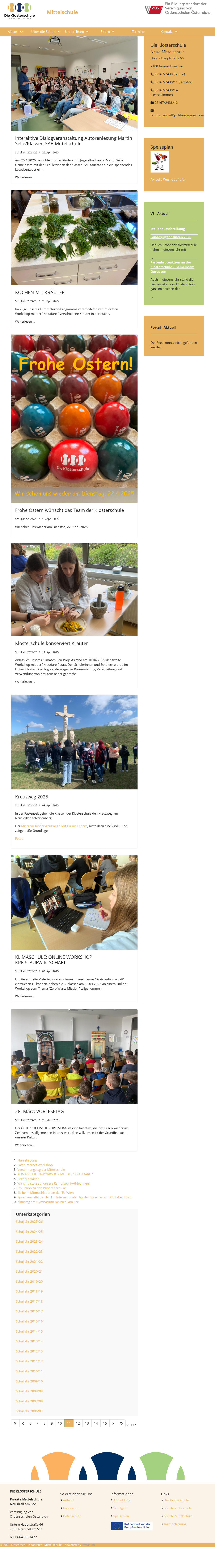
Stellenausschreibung (168, 229)
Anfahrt (68, 1500)
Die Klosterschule (176, 1500)
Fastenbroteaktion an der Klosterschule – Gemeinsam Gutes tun (172, 267)
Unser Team (74, 31)
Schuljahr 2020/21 (29, 1271)
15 (105, 1423)
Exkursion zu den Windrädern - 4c (41, 1188)
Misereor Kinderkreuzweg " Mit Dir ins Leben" (54, 826)
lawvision (88, 1545)
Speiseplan (121, 1516)
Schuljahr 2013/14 (29, 1341)
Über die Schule (43, 31)
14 (96, 1423)
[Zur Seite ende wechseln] (121, 1423)
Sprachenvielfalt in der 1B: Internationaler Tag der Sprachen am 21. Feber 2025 (74, 1197)
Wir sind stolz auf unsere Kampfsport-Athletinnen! (53, 1183)
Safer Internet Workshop (35, 1165)
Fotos (19, 838)
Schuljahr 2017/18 (29, 1301)
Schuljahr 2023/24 (29, 1241)
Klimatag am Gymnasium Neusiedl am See (48, 1202)
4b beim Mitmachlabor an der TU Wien (45, 1192)
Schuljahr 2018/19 (29, 1291)
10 (60, 1423)
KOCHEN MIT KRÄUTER (40, 292)
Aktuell (13, 31)
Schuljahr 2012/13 (29, 1351)
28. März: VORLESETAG (39, 1111)
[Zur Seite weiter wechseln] (113, 1423)
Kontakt (167, 31)
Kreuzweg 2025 (31, 796)
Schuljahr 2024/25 (26, 152)
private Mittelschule (178, 1516)
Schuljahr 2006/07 (29, 1411)
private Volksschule (178, 1508)
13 (87, 1423)
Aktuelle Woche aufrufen (168, 179)
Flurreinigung (27, 1160)
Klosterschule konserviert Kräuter (51, 643)
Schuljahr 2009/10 (29, 1381)
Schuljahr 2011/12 (29, 1361)
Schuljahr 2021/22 (29, 1261)
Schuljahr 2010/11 (29, 1371)
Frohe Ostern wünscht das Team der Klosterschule (69, 510)
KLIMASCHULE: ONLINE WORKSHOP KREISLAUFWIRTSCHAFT (53, 960)
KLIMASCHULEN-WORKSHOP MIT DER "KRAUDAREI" (55, 1174)
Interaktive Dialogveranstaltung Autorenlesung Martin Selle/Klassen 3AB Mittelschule (73, 141)
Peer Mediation (28, 1179)
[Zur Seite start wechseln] (15, 1423)
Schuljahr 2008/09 (29, 1391)
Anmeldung (121, 1500)
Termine (138, 31)
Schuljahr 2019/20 (29, 1281)
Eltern (105, 31)
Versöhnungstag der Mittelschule (41, 1169)
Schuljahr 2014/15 (29, 1331)
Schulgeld (120, 1508)
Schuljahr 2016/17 (29, 1311)
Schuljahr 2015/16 (29, 1321)
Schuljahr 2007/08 (29, 1401)
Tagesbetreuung (175, 1524)
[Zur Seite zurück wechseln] (23, 1423)
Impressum (71, 1508)
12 (78, 1423)
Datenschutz (72, 1516)
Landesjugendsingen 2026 (171, 237)
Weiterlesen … (25, 177)
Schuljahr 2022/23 (29, 1251)
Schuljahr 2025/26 (29, 1221)
